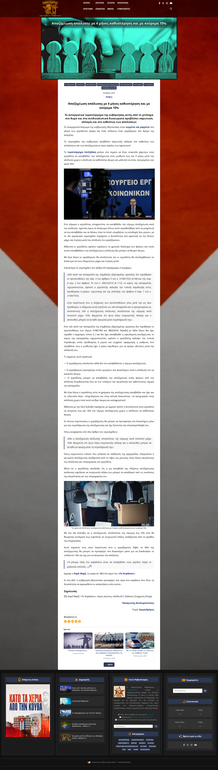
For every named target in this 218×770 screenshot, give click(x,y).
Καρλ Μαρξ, (80, 573)
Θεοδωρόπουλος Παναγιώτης (108, 84)
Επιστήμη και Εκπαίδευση (127, 746)
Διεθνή (142, 743)
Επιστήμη (88, 9)
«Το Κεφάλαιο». (126, 573)
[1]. (65, 596)
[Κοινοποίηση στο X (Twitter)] (68, 621)
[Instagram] (167, 3)
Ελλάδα (151, 743)
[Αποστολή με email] (72, 621)
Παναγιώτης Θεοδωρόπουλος (138, 602)
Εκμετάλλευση (91, 84)
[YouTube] (171, 3)
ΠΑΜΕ (136, 749)
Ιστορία (111, 3)
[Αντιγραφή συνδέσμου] (75, 621)
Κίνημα (152, 746)
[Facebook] (159, 3)
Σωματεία (100, 9)
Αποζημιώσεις (70, 84)
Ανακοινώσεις (138, 740)
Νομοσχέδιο (138, 84)
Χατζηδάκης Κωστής (109, 88)
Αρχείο (86, 3)
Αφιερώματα (123, 743)
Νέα (129, 749)
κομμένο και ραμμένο (138, 127)
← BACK (109, 664)
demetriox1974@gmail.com (142, 717)
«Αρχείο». (150, 714)
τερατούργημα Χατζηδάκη (81, 152)
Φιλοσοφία (122, 3)
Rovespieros (124, 740)
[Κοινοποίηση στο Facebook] (65, 621)
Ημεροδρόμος (146, 609)
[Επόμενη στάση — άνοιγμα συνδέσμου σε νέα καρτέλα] (28, 710)
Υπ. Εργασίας (148, 84)
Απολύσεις (80, 84)
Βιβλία (110, 9)
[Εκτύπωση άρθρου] (79, 621)
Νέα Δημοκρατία (126, 84)
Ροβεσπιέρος (123, 9)
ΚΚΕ (123, 749)
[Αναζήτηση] (171, 8)
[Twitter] (163, 3)
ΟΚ (205, 691)
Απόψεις (99, 3)
